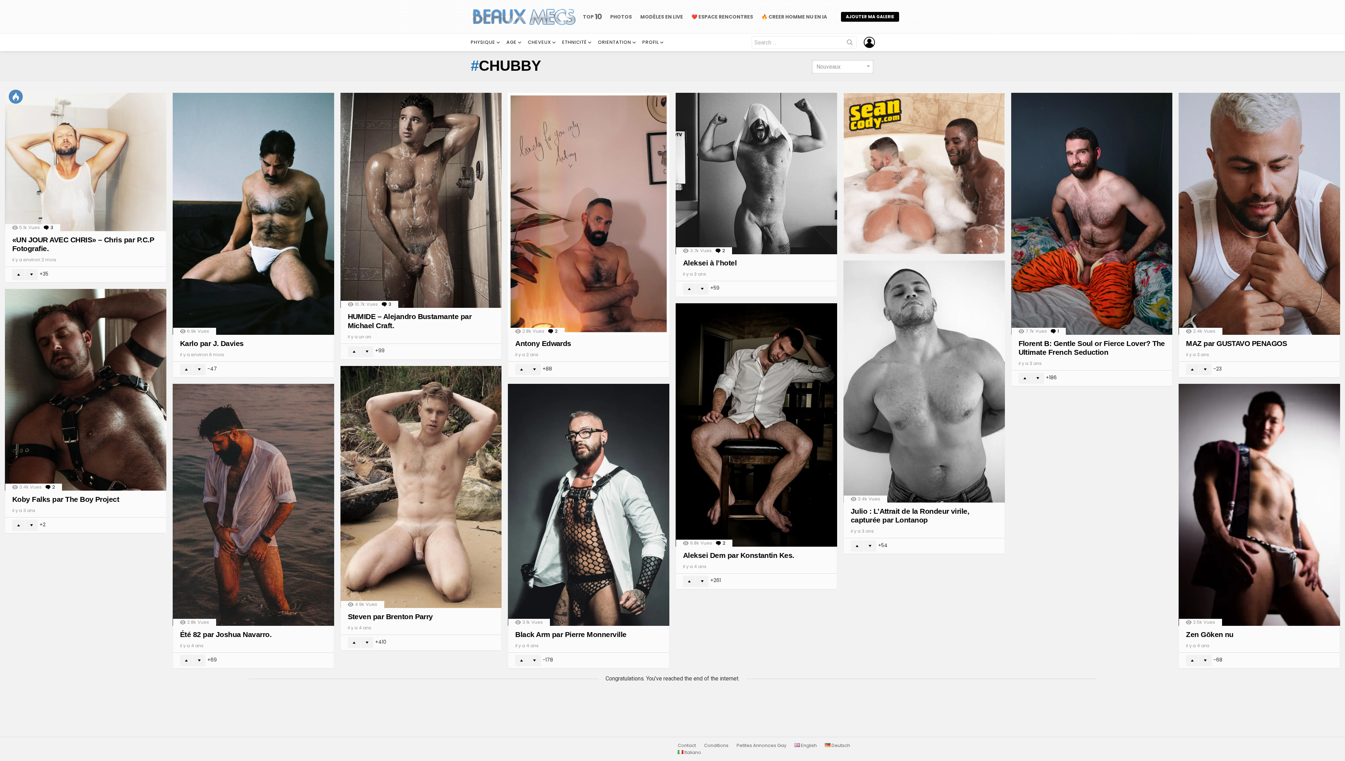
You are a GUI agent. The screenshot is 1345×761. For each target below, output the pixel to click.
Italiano (692, 752)
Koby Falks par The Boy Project (65, 499)
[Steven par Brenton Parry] (421, 487)
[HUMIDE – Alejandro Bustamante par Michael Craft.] (421, 200)
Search (850, 43)
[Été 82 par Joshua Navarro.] (253, 505)
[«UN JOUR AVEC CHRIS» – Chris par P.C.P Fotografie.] (85, 162)
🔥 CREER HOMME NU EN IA (794, 16)
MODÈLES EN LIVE (661, 16)
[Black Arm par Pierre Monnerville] (588, 505)
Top (592, 17)
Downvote (31, 274)
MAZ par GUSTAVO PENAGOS (1236, 343)
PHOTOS (621, 16)
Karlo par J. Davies (212, 343)
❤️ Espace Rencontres (722, 16)
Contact (687, 745)
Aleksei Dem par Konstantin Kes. (738, 555)
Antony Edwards (543, 343)
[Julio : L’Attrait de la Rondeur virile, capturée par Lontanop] (924, 382)
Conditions (716, 745)
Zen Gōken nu (1210, 634)
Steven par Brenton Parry (390, 617)
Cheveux (539, 42)
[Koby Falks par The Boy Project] (85, 390)
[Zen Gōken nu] (1259, 505)
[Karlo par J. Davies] (253, 214)
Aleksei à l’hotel (710, 263)
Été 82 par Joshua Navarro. (225, 634)
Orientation (614, 42)
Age (511, 42)
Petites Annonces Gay (761, 745)
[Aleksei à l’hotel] (756, 173)
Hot (16, 97)
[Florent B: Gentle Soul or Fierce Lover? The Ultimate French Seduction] (1092, 214)
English (808, 745)
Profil (650, 42)
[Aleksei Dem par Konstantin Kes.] (756, 425)
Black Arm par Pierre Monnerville (570, 634)
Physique (483, 42)
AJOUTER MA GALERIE (870, 17)
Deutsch (840, 745)
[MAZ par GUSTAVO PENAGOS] (1259, 214)
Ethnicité (574, 42)
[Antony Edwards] (588, 214)
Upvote (18, 274)
